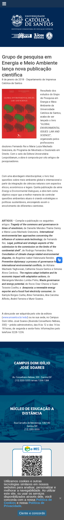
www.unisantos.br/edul (15, 317)
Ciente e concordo (32, 513)
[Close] (60, 498)
